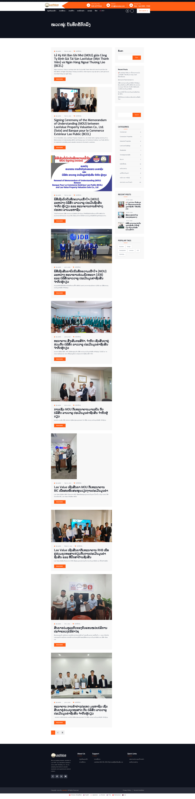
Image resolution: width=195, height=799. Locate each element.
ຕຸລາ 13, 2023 (67, 702)
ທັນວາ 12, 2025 (67, 195)
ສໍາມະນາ (122, 159)
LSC (138, 250)
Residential (123, 150)
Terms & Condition (138, 790)
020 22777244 (96, 6)
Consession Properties (126, 137)
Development (122, 250)
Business (121, 247)
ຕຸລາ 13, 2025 (67, 267)
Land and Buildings (125, 146)
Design (128, 247)
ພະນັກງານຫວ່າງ (123, 169)
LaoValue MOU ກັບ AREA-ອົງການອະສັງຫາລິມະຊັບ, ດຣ (108, 762)
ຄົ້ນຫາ (120, 51)
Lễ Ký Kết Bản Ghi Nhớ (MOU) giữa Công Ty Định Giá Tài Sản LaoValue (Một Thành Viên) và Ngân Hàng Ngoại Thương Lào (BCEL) (81, 60)
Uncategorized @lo (125, 155)
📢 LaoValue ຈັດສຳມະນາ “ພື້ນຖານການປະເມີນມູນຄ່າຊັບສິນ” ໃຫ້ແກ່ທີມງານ (133, 205)
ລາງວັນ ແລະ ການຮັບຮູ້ (125, 178)
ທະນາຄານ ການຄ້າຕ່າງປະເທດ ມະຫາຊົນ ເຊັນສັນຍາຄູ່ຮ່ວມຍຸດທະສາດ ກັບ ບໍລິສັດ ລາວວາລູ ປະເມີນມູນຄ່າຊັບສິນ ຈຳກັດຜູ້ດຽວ (81, 710)
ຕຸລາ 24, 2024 (67, 405)
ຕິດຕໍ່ (96, 11)
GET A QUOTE (143, 10)
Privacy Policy (127, 790)
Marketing (121, 254)
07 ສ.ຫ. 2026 (129, 200)
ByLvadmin (58, 51)
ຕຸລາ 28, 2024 (67, 337)
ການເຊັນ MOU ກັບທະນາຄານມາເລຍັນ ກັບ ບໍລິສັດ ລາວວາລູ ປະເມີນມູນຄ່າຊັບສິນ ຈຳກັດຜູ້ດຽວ (81, 412)
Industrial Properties (125, 141)
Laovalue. (64, 790)
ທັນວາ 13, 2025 (67, 51)
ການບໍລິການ (62, 11)
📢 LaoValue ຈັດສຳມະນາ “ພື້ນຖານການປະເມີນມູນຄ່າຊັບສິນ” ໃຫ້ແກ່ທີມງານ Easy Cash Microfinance (129, 75)
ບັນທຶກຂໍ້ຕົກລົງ (78, 51)
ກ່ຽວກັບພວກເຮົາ (51, 11)
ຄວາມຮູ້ (90, 11)
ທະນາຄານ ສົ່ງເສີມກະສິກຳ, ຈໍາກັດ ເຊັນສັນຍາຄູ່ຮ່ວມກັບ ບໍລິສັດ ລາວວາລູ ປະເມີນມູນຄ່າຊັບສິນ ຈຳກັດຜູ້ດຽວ (81, 344)
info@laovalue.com (118, 6)
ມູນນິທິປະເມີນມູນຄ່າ (124, 173)
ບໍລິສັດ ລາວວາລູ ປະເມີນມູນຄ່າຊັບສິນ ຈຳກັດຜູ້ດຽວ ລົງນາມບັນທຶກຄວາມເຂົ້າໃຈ (133, 226)
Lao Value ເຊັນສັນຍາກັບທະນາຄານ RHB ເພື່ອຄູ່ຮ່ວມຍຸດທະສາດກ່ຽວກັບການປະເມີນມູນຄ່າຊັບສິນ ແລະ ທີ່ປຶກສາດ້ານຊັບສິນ (81, 553)
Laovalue (131, 250)
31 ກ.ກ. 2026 (129, 221)
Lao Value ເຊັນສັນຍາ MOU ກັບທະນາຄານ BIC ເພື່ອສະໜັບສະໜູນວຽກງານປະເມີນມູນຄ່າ (81, 489)
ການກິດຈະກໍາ (80, 11)
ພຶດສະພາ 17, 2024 (68, 546)
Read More (59, 79)
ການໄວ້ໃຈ (71, 11)
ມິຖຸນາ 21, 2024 (67, 483)
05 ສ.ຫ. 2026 (129, 212)
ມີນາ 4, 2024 (67, 624)
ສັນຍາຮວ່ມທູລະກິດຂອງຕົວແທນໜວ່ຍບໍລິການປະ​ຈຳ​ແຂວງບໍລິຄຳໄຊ (80, 629)
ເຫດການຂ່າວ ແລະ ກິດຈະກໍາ (126, 182)
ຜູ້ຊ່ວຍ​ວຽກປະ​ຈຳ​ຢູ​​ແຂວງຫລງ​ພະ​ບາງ (126, 80)
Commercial (123, 132)
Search (137, 115)
